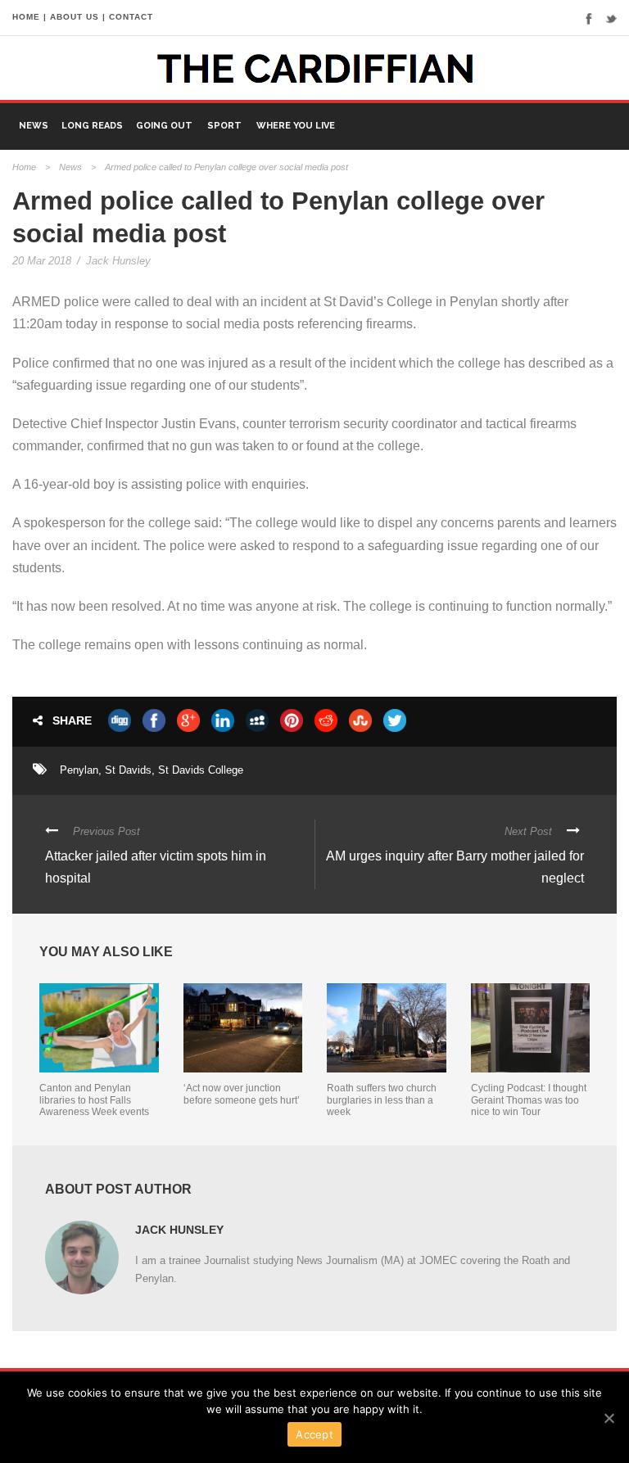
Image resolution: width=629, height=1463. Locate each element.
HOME (26, 16)
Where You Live (295, 125)
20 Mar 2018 (41, 261)
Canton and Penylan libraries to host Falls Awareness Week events (94, 1100)
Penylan (79, 770)
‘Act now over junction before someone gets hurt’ (241, 1093)
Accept (314, 1434)
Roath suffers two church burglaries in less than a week (382, 1100)
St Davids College (200, 770)
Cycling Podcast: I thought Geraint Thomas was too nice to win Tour (528, 1100)
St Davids (128, 770)
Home (24, 167)
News (33, 125)
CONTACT (131, 16)
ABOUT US (74, 16)
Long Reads (92, 125)
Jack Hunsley (118, 261)
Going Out (164, 125)
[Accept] (608, 1418)
